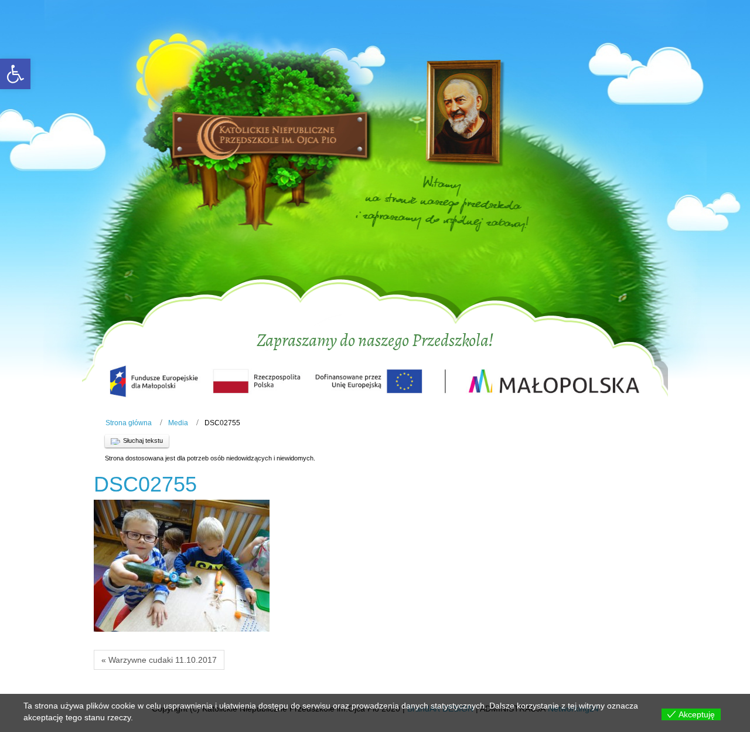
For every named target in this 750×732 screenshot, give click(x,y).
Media (178, 423)
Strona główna (128, 423)
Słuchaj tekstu (143, 440)
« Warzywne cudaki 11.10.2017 (159, 660)
